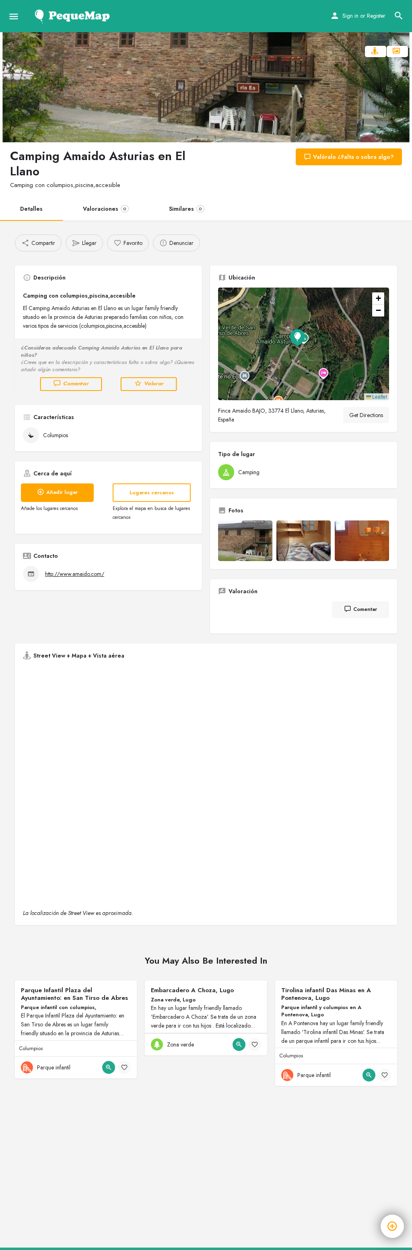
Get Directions (366, 415)
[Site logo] (73, 16)
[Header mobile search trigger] (398, 15)
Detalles (31, 209)
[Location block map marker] (297, 337)
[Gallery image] (245, 540)
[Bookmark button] (124, 1067)
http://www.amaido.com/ (74, 574)
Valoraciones (104, 209)
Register (376, 16)
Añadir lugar (62, 492)
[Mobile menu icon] (13, 16)
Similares (185, 209)
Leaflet (379, 396)
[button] (303, 343)
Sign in (350, 16)
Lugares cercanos (152, 492)
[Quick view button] (108, 1067)
